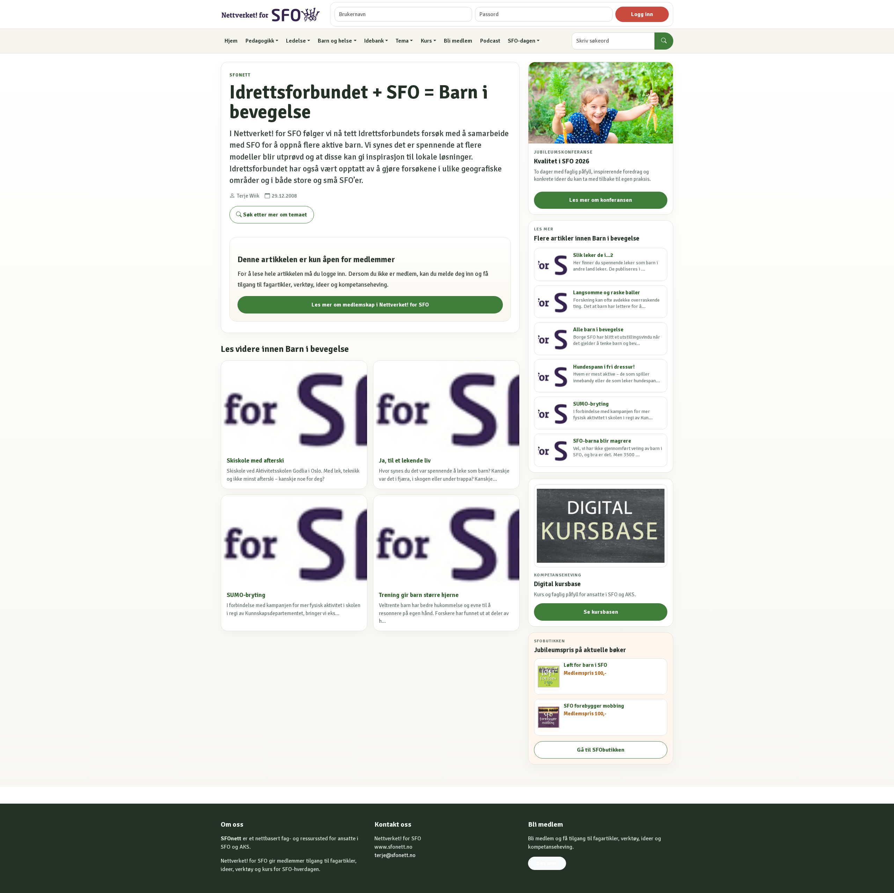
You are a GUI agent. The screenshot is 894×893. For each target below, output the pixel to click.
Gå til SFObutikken (600, 749)
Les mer (547, 863)
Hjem (231, 40)
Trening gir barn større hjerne (419, 595)
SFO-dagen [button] (521, 40)
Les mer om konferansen (600, 200)
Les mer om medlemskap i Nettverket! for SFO (370, 304)
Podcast (490, 40)
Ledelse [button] (296, 40)
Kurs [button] (426, 40)
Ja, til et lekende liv (405, 460)
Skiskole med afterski (255, 460)
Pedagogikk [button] (260, 40)
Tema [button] (402, 40)
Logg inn (642, 14)
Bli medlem (458, 40)
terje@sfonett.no (395, 855)
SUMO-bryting (246, 595)
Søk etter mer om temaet (274, 214)
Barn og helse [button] (335, 40)
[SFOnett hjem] (271, 14)
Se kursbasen (601, 611)
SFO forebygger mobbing (594, 706)
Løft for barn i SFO (585, 665)
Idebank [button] (374, 40)
